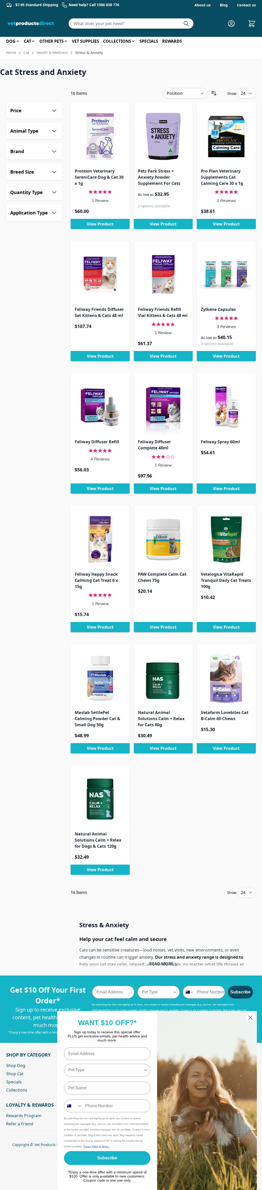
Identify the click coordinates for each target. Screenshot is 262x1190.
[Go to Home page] (31, 23)
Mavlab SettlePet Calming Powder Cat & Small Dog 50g (97, 719)
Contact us (246, 5)
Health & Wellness (52, 52)
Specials (14, 1082)
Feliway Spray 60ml (220, 442)
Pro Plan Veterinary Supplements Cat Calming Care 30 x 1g (222, 177)
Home (11, 52)
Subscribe (240, 992)
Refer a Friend (19, 1124)
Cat (26, 52)
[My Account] (233, 23)
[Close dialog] (250, 1017)
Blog (224, 5)
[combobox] (157, 992)
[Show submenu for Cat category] (33, 41)
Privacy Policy (91, 1146)
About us (202, 5)
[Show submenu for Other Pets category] (66, 41)
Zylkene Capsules (218, 309)
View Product (100, 224)
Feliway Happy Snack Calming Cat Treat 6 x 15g (96, 580)
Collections (16, 1090)
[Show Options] (174, 992)
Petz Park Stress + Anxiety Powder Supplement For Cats (159, 177)
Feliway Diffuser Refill (97, 442)
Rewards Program (23, 1115)
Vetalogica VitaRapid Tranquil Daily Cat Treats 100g (226, 580)
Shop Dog (15, 1065)
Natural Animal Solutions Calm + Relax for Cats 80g (161, 719)
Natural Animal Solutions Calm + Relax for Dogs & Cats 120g (98, 840)
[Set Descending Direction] (214, 93)
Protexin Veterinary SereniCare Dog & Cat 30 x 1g (99, 177)
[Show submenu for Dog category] (18, 41)
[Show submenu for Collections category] (133, 41)
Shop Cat (15, 1073)
